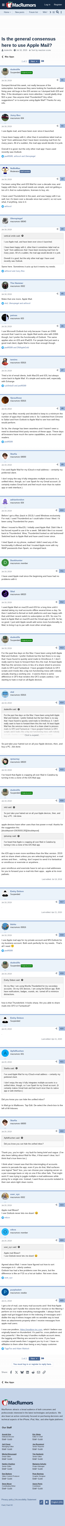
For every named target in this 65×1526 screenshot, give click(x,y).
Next (33, 61)
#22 (61, 1131)
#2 (62, 126)
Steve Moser (7, 1484)
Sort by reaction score (41, 50)
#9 (62, 464)
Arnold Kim (6, 1434)
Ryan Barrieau (38, 1474)
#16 (61, 800)
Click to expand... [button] (32, 735)
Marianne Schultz (39, 1464)
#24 (61, 1240)
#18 (61, 935)
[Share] (57, 80)
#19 (61, 973)
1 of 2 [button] (24, 61)
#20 (61, 1029)
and (15, 271)
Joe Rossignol (38, 1444)
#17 (61, 902)
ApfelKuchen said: (12, 1138)
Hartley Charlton (8, 1464)
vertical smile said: (12, 236)
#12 (61, 602)
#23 (61, 1205)
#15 (61, 769)
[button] (3, 5)
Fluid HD (9, 1505)
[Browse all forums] (53, 12)
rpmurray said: (10, 836)
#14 (61, 703)
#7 (62, 370)
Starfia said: (9, 1068)
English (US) (57, 1502)
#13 (61, 648)
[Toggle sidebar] (61, 12)
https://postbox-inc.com (31, 1329)
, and (20, 156)
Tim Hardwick (37, 1454)
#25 (61, 1300)
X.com (9, 1439)
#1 (62, 80)
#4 (62, 229)
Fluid (3, 1505)
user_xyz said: (10, 1247)
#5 (62, 294)
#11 (61, 571)
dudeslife (8, 50)
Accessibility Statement (25, 1499)
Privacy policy (8, 1499)
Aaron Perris (37, 1484)
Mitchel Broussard (9, 1454)
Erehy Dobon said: (12, 980)
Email (4, 1439)
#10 (61, 510)
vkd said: (8, 807)
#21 (61, 1062)
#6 (62, 326)
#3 (62, 179)
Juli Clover (6, 1444)
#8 (62, 408)
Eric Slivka (36, 1434)
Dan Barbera (7, 1474)
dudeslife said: (10, 709)
